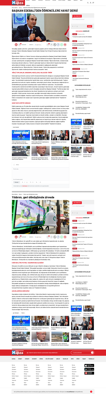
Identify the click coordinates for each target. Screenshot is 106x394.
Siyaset (20, 359)
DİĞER (28, 5)
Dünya (41, 359)
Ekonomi (34, 359)
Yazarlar (65, 359)
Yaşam (84, 359)
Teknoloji (91, 359)
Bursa (20, 7)
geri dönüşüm (16, 313)
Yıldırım (23, 313)
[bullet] (33, 182)
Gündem (27, 359)
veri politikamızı (70, 391)
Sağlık (58, 359)
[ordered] (31, 182)
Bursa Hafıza (14, 7)
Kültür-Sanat (49, 359)
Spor (72, 359)
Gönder (16, 182)
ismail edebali (16, 127)
